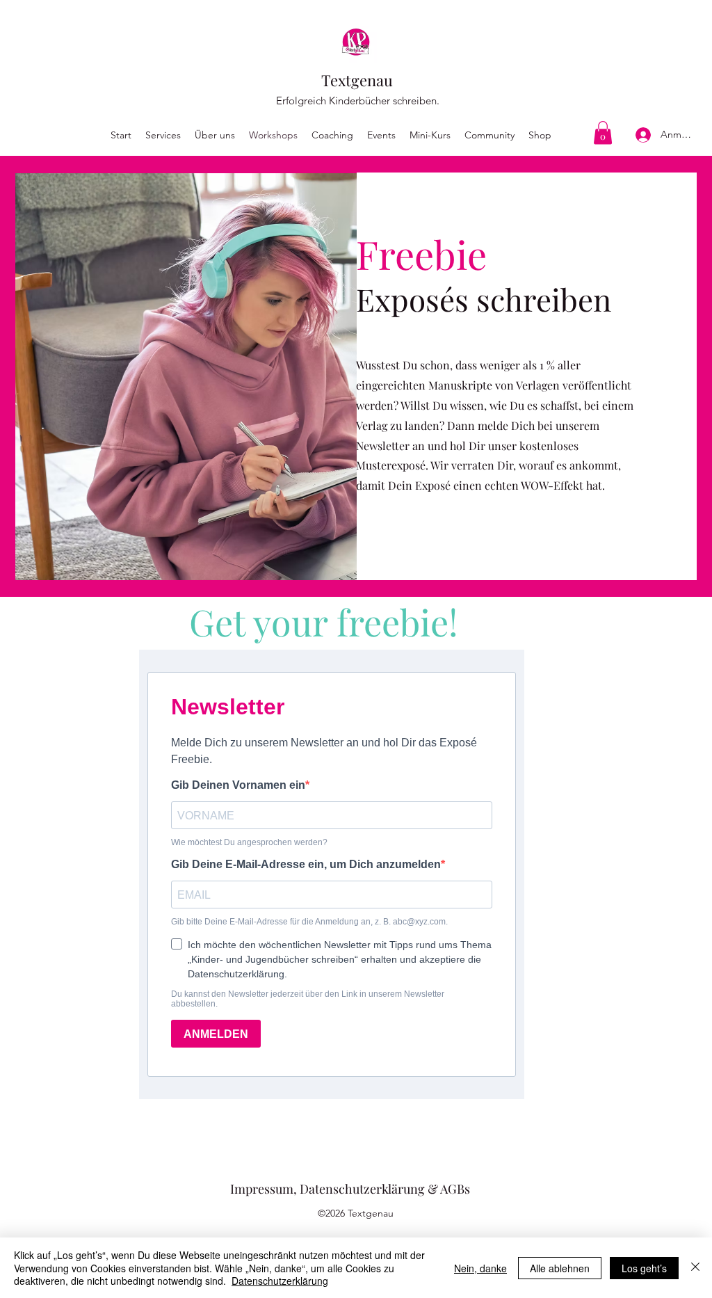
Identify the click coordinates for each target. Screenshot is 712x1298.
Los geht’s (644, 1268)
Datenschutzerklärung (280, 1281)
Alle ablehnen (560, 1268)
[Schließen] (695, 1268)
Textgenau (357, 80)
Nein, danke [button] (480, 1268)
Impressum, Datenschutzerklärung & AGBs (350, 1188)
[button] (603, 132)
